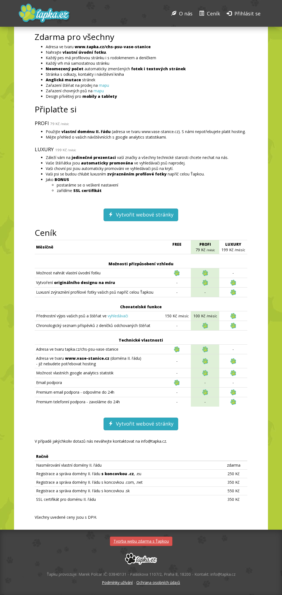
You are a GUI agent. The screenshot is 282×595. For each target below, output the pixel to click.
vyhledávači (118, 315)
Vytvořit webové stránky (144, 214)
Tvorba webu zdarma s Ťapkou (141, 541)
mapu (104, 85)
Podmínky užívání (117, 582)
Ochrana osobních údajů (158, 582)
